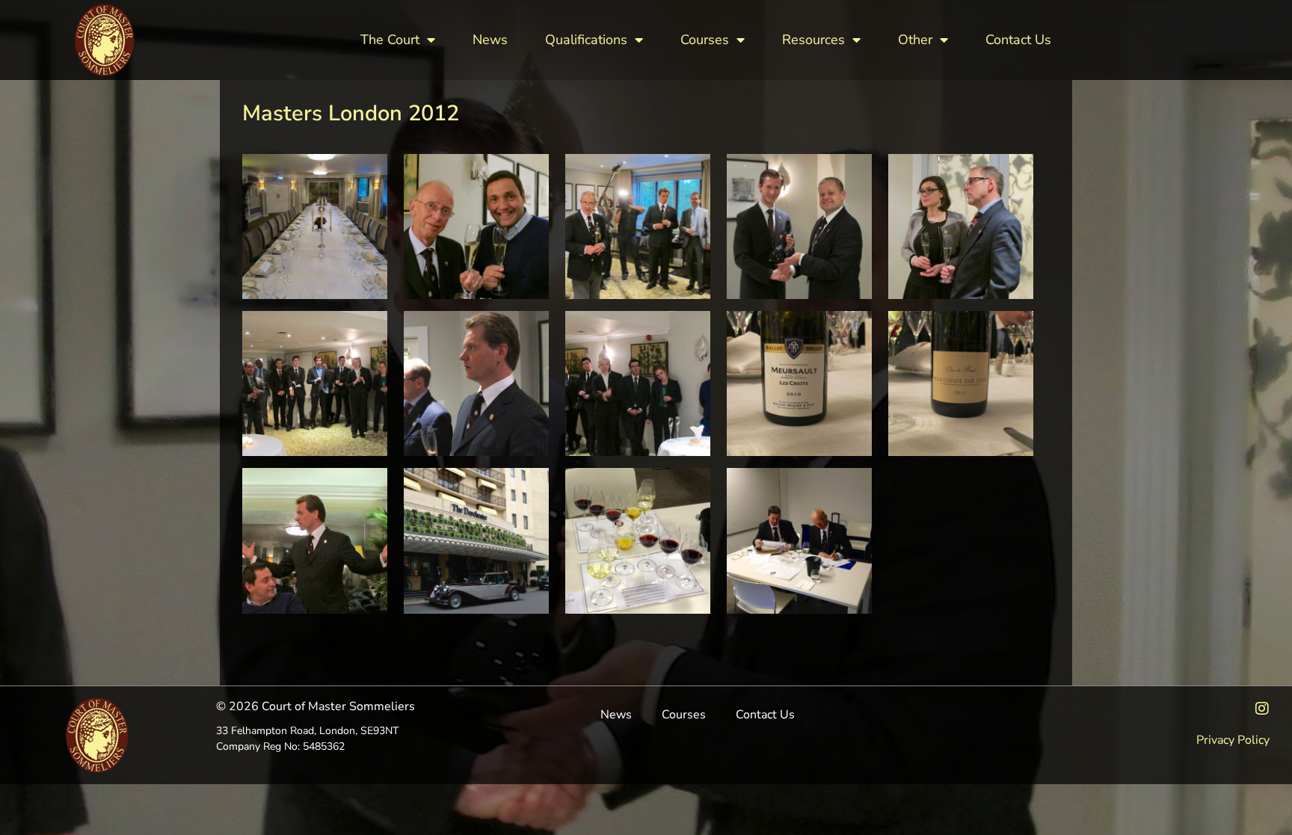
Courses (704, 40)
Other (915, 40)
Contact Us (1018, 40)
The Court (389, 40)
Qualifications (586, 40)
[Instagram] (1262, 708)
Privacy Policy (1233, 740)
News (490, 40)
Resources (813, 40)
